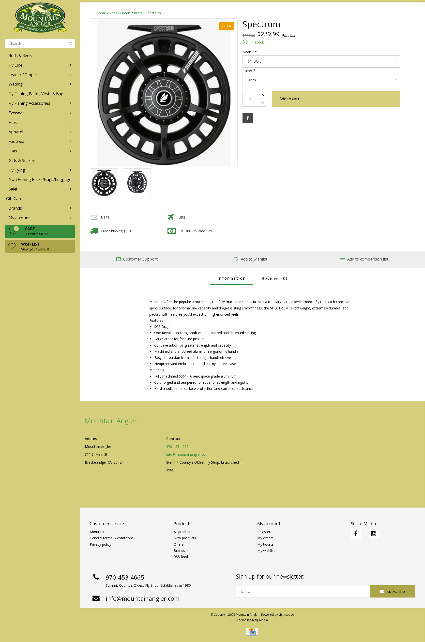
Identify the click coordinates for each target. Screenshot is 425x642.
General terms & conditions (112, 538)
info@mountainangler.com (187, 454)
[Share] (248, 118)
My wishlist (266, 550)
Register (263, 531)
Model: (249, 52)
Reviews (275, 278)
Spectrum (153, 13)
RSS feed (181, 556)
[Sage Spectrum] (163, 92)
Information (232, 278)
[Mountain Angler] (40, 18)
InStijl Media (259, 620)
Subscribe (396, 591)
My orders (265, 538)
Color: (249, 70)
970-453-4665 (177, 446)
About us (97, 531)
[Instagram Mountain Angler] (374, 534)
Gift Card (14, 198)
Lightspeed (286, 615)
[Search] (70, 43)
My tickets (265, 544)
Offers (178, 544)
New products (185, 538)
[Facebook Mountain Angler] (356, 534)
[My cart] (11, 233)
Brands (179, 550)
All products (183, 531)
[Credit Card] (252, 632)
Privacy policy (100, 544)
